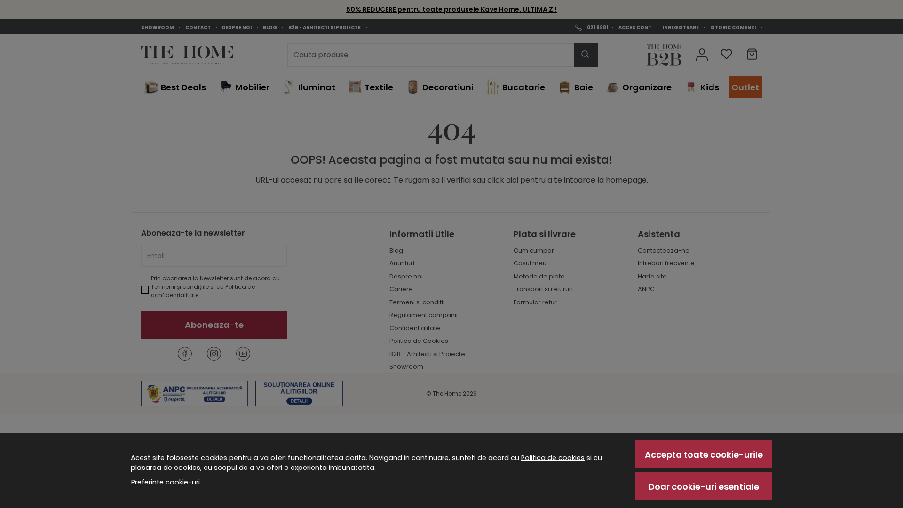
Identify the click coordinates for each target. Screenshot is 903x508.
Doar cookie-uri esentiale (704, 486)
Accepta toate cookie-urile (704, 454)
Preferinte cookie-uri (165, 482)
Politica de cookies (553, 457)
